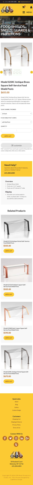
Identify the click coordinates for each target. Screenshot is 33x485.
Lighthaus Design (16, 479)
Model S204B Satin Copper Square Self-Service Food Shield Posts (15, 329)
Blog (16, 404)
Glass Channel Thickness (8, 109)
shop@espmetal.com (25, 1)
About (16, 401)
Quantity (4, 126)
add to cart (7, 136)
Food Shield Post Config (8, 118)
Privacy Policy (16, 425)
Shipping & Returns (16, 422)
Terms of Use (16, 427)
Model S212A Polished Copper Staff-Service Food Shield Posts (15, 285)
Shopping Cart (16, 419)
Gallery (16, 407)
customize (17, 145)
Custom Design (16, 410)
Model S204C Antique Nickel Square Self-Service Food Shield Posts (16, 372)
